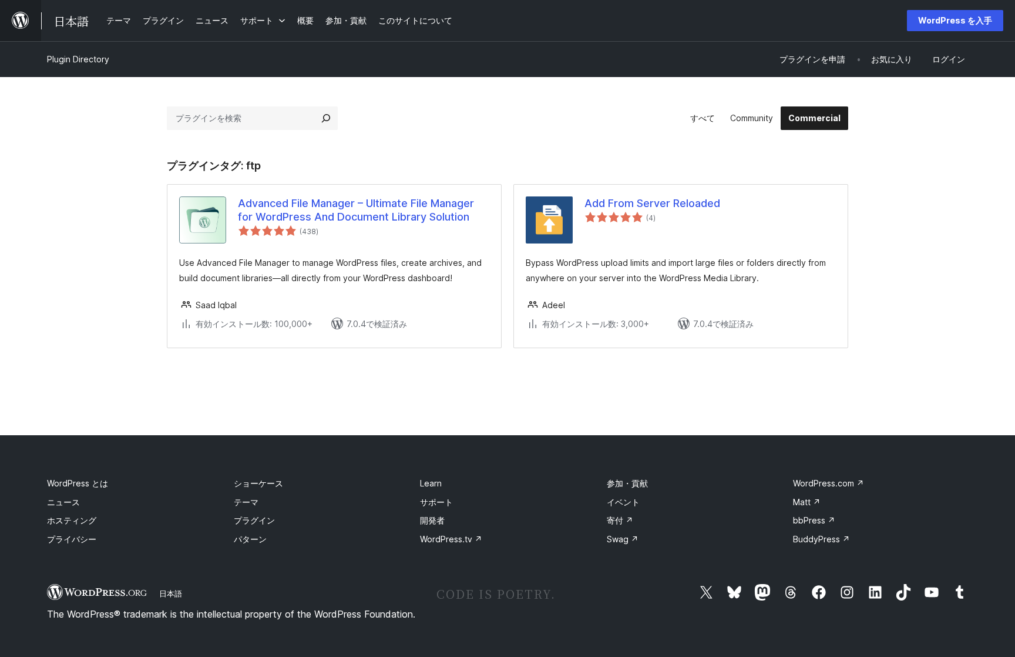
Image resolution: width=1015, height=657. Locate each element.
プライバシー (71, 539)
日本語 (170, 593)
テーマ (246, 502)
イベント (623, 502)
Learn (431, 483)
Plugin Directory (78, 59)
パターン (250, 539)
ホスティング (71, 520)
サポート (436, 502)
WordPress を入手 (955, 20)
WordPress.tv (451, 539)
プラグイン (254, 520)
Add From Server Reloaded (652, 203)
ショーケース (258, 483)
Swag (622, 539)
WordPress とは (77, 483)
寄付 (620, 520)
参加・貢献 (627, 483)
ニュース (63, 502)
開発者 (432, 520)
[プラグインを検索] (326, 118)
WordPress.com (828, 483)
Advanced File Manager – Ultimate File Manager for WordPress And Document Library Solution (356, 210)
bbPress (814, 520)
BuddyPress (821, 539)
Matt (807, 502)
